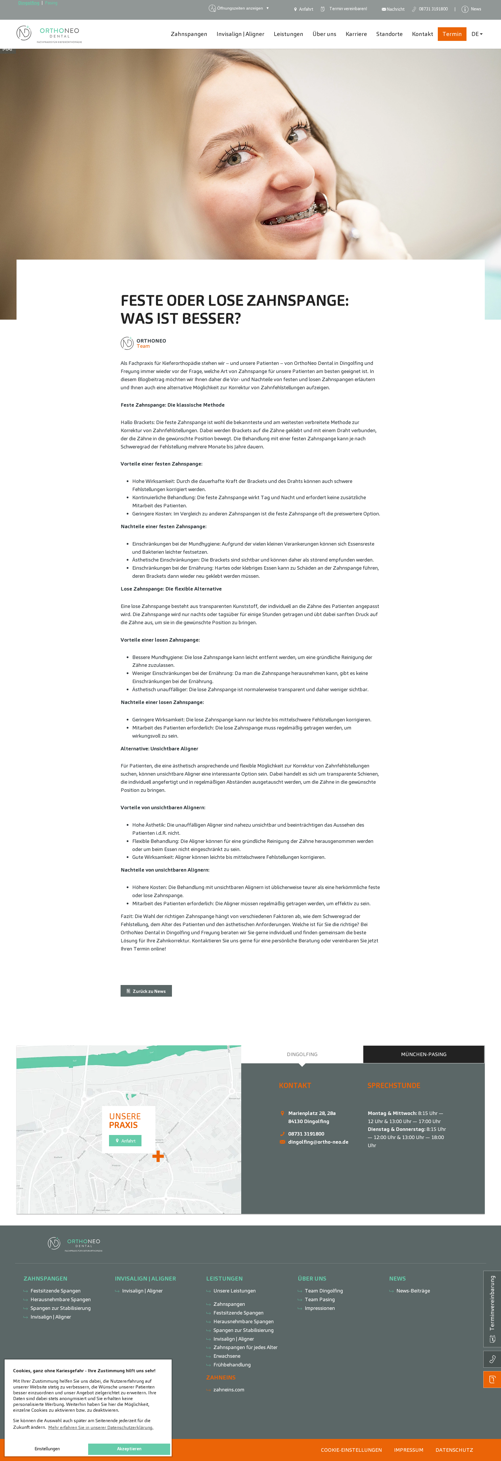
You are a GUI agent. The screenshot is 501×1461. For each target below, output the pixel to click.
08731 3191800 (306, 1133)
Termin (347, 8)
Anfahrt (305, 9)
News (475, 8)
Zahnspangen (229, 1304)
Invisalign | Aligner (50, 1316)
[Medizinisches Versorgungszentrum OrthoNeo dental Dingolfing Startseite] (49, 34)
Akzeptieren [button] (129, 1448)
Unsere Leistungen (234, 1290)
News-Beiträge (413, 1290)
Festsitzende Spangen (55, 1290)
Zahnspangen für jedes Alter (245, 1347)
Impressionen (320, 1308)
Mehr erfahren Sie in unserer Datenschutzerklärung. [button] (100, 1427)
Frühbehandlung (232, 1364)
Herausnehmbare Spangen (60, 1299)
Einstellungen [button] (47, 1448)
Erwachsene (226, 1356)
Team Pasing (320, 1299)
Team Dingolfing (324, 1290)
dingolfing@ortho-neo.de (318, 1141)
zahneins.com (228, 1389)
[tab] (302, 1054)
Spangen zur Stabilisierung (60, 1308)
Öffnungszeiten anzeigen (243, 8)
